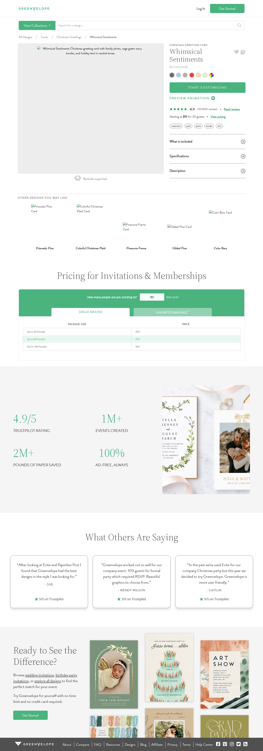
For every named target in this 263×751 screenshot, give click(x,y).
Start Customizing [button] (207, 87)
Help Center (204, 744)
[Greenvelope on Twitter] (239, 744)
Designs (130, 744)
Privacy (172, 744)
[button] (236, 52)
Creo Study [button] (180, 67)
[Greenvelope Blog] (245, 744)
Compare (82, 744)
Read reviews (232, 109)
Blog (143, 744)
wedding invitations (39, 675)
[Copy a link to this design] (243, 52)
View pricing (218, 117)
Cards (44, 37)
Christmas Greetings (69, 37)
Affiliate (157, 744)
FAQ (97, 744)
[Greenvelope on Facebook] (218, 744)
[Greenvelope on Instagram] (232, 744)
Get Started (227, 8)
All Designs (25, 37)
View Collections (36, 25)
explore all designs (47, 681)
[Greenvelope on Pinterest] (225, 744)
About (66, 744)
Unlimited (172, 312)
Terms (186, 744)
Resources (113, 744)
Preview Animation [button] (189, 98)
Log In (201, 8)
